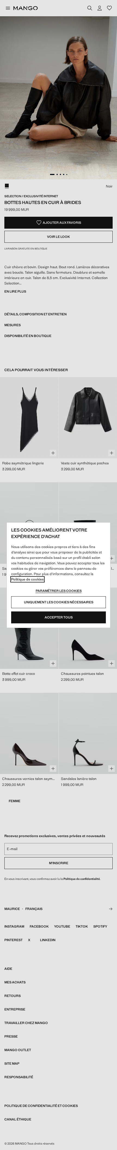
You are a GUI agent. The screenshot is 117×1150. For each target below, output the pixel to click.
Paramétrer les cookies (59, 591)
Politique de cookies (27, 579)
